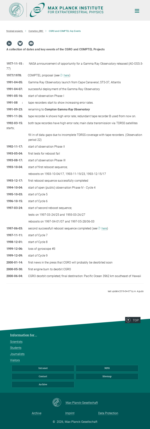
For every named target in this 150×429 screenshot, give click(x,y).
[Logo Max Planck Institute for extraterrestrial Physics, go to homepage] (68, 10)
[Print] (31, 43)
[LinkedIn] (9, 43)
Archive (43, 384)
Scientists (16, 341)
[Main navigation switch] (137, 10)
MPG (107, 368)
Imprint (69, 413)
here (66, 75)
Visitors (15, 360)
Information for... (23, 335)
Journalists (17, 354)
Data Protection (108, 413)
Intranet (43, 368)
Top (136, 320)
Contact (43, 376)
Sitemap (107, 376)
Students (15, 348)
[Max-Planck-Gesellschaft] (59, 402)
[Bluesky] (20, 43)
